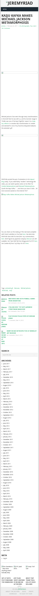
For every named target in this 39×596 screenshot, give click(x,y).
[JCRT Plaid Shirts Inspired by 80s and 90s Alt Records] (19, 571)
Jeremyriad (22, 589)
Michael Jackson (25, 288)
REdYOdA (5, 290)
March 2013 (7, 399)
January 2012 (7, 437)
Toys (31, 26)
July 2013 (6, 388)
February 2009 (7, 526)
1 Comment (11, 320)
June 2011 (6, 455)
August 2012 (7, 418)
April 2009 (6, 520)
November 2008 (8, 534)
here (24, 234)
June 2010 (6, 488)
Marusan (29, 239)
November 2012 (8, 409)
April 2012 (6, 428)
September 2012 (8, 415)
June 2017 (6, 364)
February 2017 (7, 372)
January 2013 (7, 404)
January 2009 (7, 528)
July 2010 (6, 485)
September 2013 (8, 382)
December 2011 (8, 439)
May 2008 (6, 547)
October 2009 (7, 504)
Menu (5, 9)
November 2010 (8, 474)
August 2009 (7, 510)
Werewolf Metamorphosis (26, 186)
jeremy (3, 26)
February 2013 (7, 401)
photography (25, 26)
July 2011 (6, 453)
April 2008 (6, 550)
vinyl (34, 26)
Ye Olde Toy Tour (26, 594)
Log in (5, 558)
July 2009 (6, 512)
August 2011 (7, 450)
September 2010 (8, 480)
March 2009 (7, 523)
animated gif (9, 288)
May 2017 (6, 366)
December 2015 (8, 377)
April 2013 (6, 396)
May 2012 (6, 426)
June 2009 (6, 515)
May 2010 (6, 491)
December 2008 (8, 531)
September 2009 (8, 507)
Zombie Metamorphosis (9, 186)
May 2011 (6, 458)
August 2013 (7, 385)
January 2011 (7, 469)
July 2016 (6, 374)
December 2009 (8, 501)
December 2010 (8, 472)
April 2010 (6, 493)
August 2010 (7, 483)
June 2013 (6, 391)
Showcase (13, 594)
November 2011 (8, 442)
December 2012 (8, 407)
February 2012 (7, 434)
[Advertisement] (19, 50)
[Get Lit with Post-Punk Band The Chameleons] (7, 571)
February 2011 (7, 466)
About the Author (12, 591)
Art (20, 26)
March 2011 (7, 464)
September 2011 (8, 447)
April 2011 (6, 461)
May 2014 (6, 380)
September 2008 (8, 539)
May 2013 (6, 393)
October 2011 (7, 445)
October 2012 (7, 412)
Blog (24, 591)
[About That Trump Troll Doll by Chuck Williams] (31, 571)
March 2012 (7, 431)
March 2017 (7, 369)
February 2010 (7, 499)
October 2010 (7, 477)
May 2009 (6, 518)
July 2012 (6, 420)
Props (31, 591)
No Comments (6, 28)
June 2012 (6, 423)
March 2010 (7, 496)
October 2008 (7, 537)
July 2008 (6, 545)
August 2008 (7, 542)
